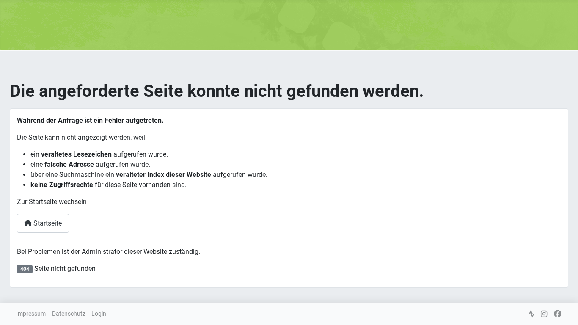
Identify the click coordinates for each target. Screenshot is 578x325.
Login (98, 313)
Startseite (47, 223)
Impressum (31, 313)
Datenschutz (68, 313)
